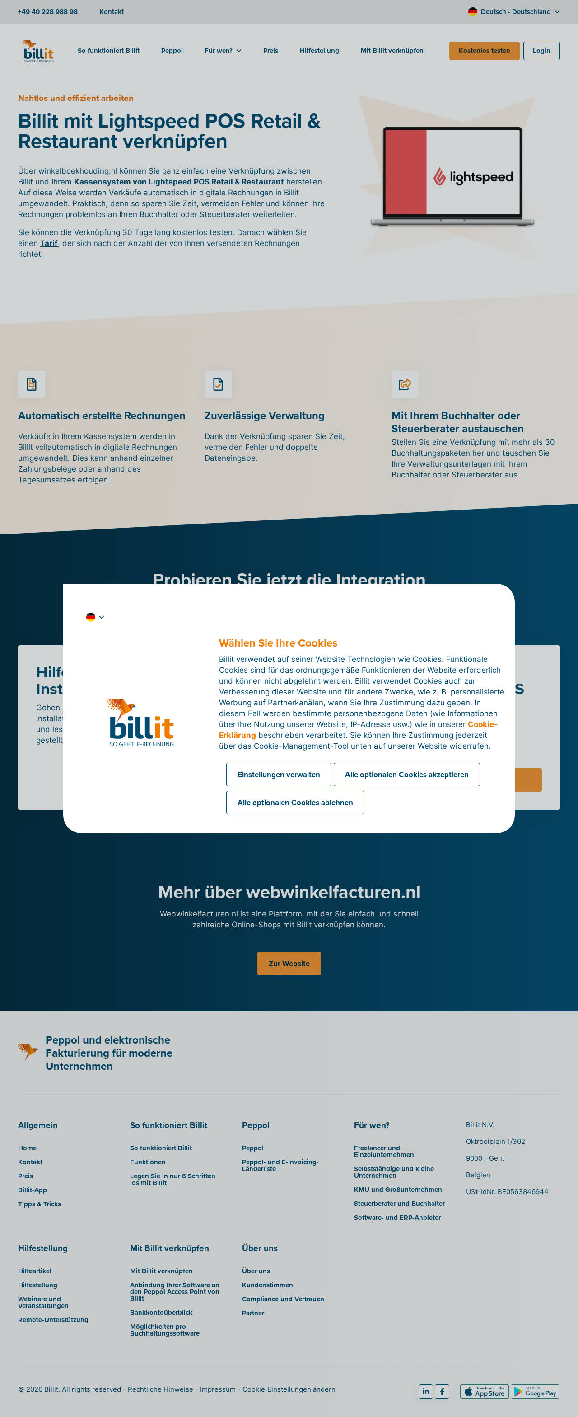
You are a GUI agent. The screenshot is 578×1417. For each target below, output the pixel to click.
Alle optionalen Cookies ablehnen (295, 802)
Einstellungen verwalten (279, 774)
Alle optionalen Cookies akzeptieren (407, 774)
